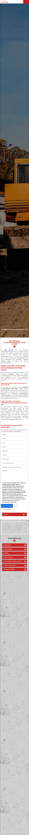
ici (15, 502)
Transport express (8, 569)
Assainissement (7, 549)
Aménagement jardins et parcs (12, 561)
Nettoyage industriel (9, 565)
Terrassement (7, 545)
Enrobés (5, 553)
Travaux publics (8, 557)
